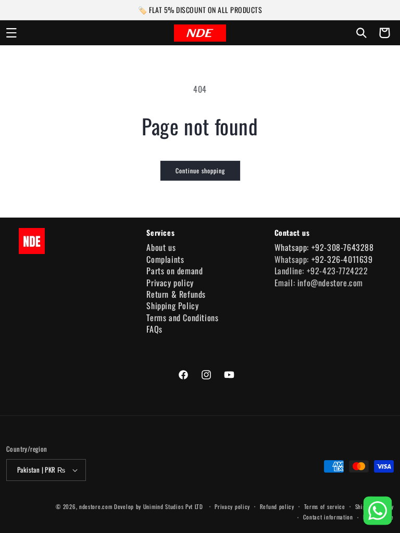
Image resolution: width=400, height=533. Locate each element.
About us (161, 247)
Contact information (328, 517)
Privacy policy (169, 282)
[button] (11, 32)
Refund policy (277, 506)
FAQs (154, 329)
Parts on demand (174, 270)
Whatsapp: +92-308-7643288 (324, 247)
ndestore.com (95, 506)
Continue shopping (200, 170)
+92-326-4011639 (342, 259)
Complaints (165, 259)
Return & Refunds (176, 294)
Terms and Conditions (182, 317)
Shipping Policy (172, 305)
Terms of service (324, 506)
